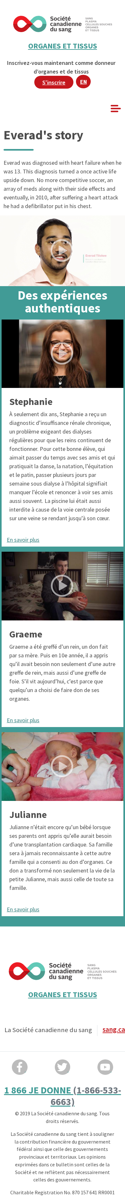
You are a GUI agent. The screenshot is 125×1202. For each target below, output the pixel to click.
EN (83, 81)
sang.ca (114, 1029)
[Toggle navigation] (115, 108)
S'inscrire (53, 82)
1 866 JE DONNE (62, 1096)
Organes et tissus (62, 46)
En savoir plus (23, 539)
